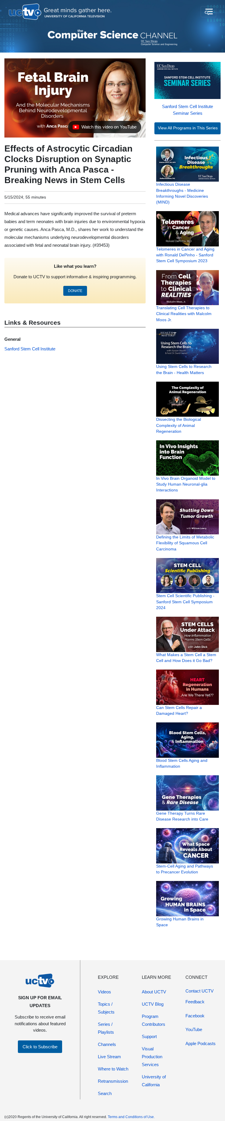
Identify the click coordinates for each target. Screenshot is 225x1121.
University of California (154, 1080)
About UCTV (154, 991)
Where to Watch (113, 1068)
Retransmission (113, 1081)
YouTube (193, 1029)
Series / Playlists (106, 1028)
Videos (104, 991)
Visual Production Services (152, 1056)
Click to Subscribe (40, 1046)
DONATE (75, 291)
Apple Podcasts (200, 1043)
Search (105, 1093)
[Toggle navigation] (208, 11)
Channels (107, 1044)
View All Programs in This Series (188, 128)
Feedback (194, 1001)
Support (149, 1036)
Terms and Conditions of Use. (131, 1117)
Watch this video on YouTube (104, 128)
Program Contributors (153, 1020)
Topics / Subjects (106, 1008)
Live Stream (109, 1056)
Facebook (194, 1015)
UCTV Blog (152, 1004)
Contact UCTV (199, 990)
